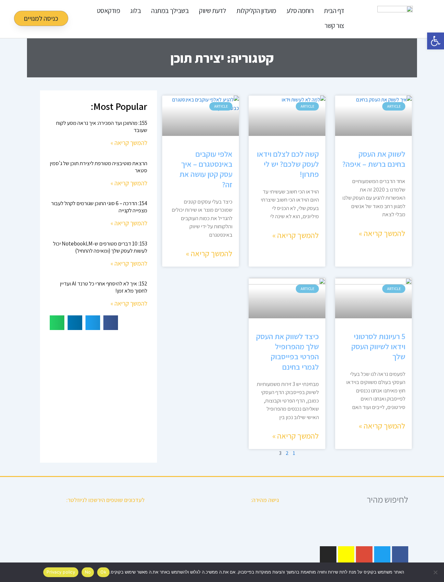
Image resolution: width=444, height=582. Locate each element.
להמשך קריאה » (382, 233)
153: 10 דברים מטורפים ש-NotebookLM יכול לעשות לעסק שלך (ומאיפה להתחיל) (100, 247)
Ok (103, 572)
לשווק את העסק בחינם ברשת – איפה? (373, 159)
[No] (436, 572)
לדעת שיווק (212, 10)
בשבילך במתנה (170, 10)
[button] (110, 322)
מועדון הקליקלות (256, 10)
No (88, 572)
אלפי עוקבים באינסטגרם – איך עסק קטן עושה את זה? (205, 169)
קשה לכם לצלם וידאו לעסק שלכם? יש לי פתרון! (288, 164)
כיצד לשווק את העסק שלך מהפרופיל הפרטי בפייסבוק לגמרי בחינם (287, 351)
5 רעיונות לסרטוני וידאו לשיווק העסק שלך (378, 346)
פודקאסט (108, 10)
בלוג (135, 10)
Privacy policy (60, 572)
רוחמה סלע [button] (300, 10)
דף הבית (334, 10)
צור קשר (334, 25)
